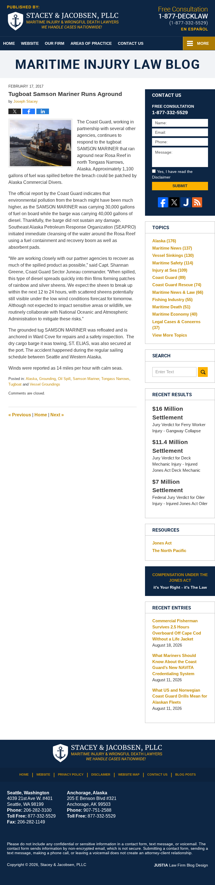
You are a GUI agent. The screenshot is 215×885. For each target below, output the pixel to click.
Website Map (128, 774)
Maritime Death (171, 306)
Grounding (47, 379)
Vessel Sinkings (173, 255)
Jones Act (162, 543)
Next (57, 414)
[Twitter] (174, 202)
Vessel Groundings (45, 384)
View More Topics (169, 335)
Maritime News (172, 248)
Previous (19, 414)
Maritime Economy (174, 314)
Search (203, 372)
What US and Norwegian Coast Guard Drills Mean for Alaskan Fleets (179, 696)
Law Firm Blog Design (181, 865)
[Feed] (197, 202)
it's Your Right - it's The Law (180, 581)
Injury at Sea (169, 270)
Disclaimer (100, 774)
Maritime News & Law (177, 292)
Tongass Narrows (115, 379)
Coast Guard (169, 277)
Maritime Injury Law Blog (63, 17)
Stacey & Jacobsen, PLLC (63, 864)
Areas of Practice (91, 43)
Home (9, 43)
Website (30, 43)
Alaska (31, 379)
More (203, 43)
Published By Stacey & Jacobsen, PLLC (183, 18)
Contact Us (130, 43)
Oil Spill (64, 379)
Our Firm (54, 43)
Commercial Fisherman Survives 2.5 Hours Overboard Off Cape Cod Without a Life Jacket (176, 629)
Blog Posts (185, 774)
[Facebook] (163, 202)
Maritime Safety (172, 262)
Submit (180, 186)
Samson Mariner (86, 379)
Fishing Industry (172, 299)
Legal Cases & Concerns (176, 324)
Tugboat (15, 384)
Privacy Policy (70, 774)
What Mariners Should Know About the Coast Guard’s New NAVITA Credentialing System (174, 664)
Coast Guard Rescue (176, 284)
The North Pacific (169, 550)
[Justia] (186, 202)
